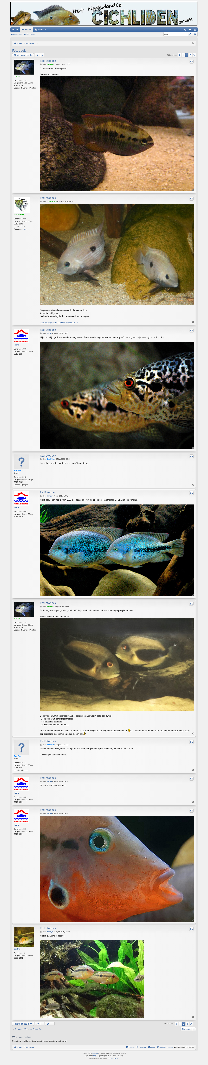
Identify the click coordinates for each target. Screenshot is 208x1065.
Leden (41, 29)
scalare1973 (19, 215)
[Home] (103, 13)
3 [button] (190, 55)
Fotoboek (19, 50)
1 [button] (183, 55)
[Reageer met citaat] (191, 62)
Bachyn (17, 949)
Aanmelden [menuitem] (191, 30)
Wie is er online (22, 1037)
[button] (179, 55)
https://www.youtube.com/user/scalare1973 (59, 323)
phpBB (95, 1053)
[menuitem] (185, 29)
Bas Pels (17, 471)
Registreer (31, 34)
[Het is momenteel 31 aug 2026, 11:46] (193, 43)
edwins (17, 76)
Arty (94, 1056)
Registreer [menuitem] (196, 30)
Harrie (16, 345)
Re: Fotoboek (48, 60)
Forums (28, 29)
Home (15, 29)
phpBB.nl (114, 1058)
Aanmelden (17, 34)
